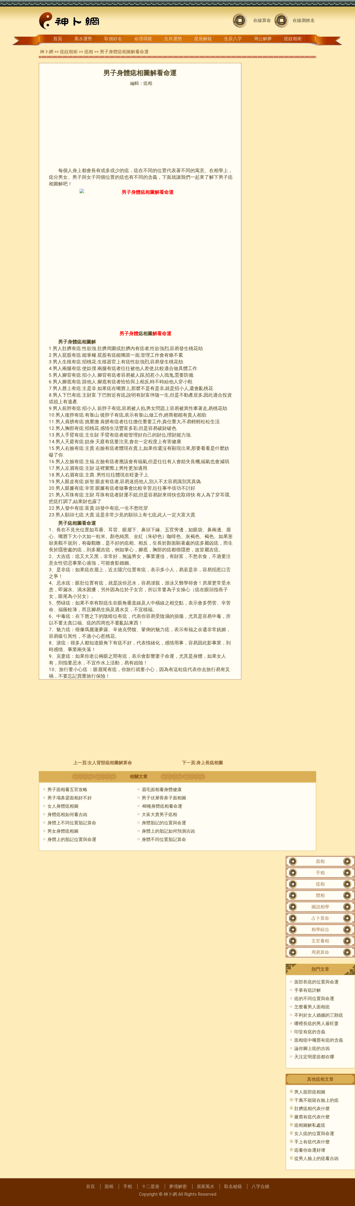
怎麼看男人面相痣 (312, 1006)
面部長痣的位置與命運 (316, 982)
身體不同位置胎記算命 (164, 839)
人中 (150, 603)
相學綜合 (320, 929)
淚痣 (61, 643)
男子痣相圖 (70, 523)
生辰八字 (233, 38)
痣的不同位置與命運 (314, 998)
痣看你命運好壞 (309, 1150)
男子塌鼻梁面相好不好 (69, 797)
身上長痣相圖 (209, 762)
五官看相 (320, 941)
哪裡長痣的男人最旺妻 (316, 1023)
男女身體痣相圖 (62, 831)
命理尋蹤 (143, 38)
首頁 (57, 38)
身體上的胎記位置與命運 (71, 839)
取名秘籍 (233, 1186)
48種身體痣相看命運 (162, 806)
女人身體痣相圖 (62, 806)
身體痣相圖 (79, 342)
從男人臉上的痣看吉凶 (316, 1158)
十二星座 (150, 1186)
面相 (320, 861)
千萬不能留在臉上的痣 (316, 1100)
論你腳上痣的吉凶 (312, 1048)
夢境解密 (178, 1186)
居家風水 (205, 1186)
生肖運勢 (173, 38)
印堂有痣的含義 (309, 1031)
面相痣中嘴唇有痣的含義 (318, 1040)
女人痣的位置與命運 (314, 1133)
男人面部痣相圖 (309, 1092)
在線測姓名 (304, 20)
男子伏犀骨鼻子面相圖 (164, 797)
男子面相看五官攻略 (67, 789)
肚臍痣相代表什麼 (312, 1108)
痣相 (88, 51)
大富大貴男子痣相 (159, 814)
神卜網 (46, 51)
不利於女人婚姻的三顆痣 (318, 1015)
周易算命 (320, 952)
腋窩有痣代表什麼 (312, 1117)
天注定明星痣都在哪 (314, 1056)
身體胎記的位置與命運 (164, 822)
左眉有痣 (74, 468)
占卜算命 (320, 918)
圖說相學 (320, 906)
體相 (320, 895)
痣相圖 (145, 333)
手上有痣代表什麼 (312, 1141)
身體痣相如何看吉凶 (67, 814)
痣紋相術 (293, 38)
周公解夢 (263, 38)
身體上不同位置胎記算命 (71, 822)
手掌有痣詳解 (307, 990)
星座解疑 (203, 38)
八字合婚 (260, 1186)
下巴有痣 (71, 395)
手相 (320, 872)
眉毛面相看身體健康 (162, 789)
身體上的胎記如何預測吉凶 (168, 831)
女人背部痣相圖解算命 (110, 762)
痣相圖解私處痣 (309, 1125)
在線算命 (262, 20)
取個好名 (113, 38)
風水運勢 (83, 38)
